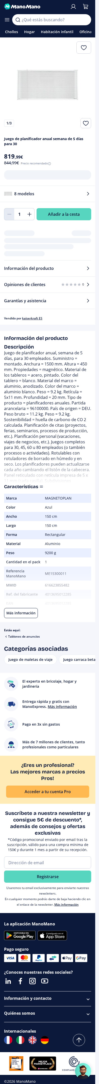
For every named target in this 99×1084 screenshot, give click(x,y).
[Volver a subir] (79, 1040)
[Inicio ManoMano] (35, 6)
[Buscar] (17, 19)
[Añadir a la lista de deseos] (85, 123)
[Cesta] (85, 6)
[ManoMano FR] (8, 1040)
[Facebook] (20, 981)
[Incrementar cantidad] (29, 214)
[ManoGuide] (83, 1071)
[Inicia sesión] (73, 6)
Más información (66, 904)
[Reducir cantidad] (9, 214)
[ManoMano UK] (32, 1040)
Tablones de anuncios (24, 636)
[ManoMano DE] (45, 1040)
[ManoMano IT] (20, 1040)
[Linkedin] (8, 981)
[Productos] (7, 19)
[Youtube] (45, 981)
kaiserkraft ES (32, 318)
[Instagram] (32, 981)
